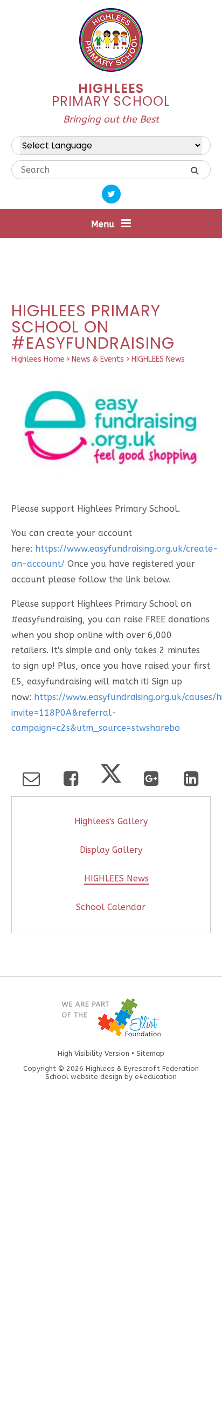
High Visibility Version (93, 1053)
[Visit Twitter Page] (111, 194)
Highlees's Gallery (111, 821)
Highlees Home (38, 359)
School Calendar (110, 907)
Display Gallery (111, 850)
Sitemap (150, 1053)
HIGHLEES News (158, 359)
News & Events (98, 359)
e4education (156, 1077)
